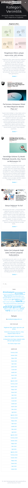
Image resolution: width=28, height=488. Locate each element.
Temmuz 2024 (14, 418)
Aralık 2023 (14, 426)
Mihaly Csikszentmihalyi (8, 303)
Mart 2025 (14, 395)
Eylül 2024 (14, 412)
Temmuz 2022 (14, 455)
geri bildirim (16, 299)
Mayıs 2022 (14, 460)
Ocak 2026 (14, 369)
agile (24, 294)
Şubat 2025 (14, 398)
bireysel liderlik (7, 297)
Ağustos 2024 (14, 415)
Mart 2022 (14, 466)
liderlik (19, 301)
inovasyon (8, 301)
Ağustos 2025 (14, 381)
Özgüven (17, 308)
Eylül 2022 (14, 449)
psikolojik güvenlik (12, 306)
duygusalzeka (6, 299)
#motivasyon (8, 292)
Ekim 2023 (14, 429)
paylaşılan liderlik (21, 303)
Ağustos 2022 (14, 452)
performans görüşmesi (9, 305)
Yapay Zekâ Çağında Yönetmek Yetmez (14, 336)
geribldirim (22, 299)
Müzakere (15, 303)
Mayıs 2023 (14, 443)
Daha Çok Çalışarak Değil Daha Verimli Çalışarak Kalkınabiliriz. (14, 252)
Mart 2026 (14, 364)
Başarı (23, 296)
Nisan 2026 (14, 361)
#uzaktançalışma (11, 294)
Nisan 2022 (14, 463)
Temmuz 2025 (14, 383)
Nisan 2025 (14, 392)
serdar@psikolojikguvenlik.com (14, 319)
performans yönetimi (18, 305)
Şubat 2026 (14, 366)
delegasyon (23, 297)
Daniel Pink (18, 297)
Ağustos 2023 (14, 435)
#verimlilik (19, 294)
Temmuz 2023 (14, 438)
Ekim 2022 (14, 446)
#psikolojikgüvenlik (20, 292)
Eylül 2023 (14, 432)
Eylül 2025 (14, 378)
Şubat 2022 (14, 469)
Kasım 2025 (14, 375)
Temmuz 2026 (14, 352)
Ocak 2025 (14, 401)
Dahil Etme (14, 297)
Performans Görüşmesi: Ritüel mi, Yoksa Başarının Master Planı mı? (14, 106)
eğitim (10, 299)
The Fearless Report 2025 (14, 343)
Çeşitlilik (14, 308)
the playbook (9, 308)
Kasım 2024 (14, 406)
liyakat (24, 301)
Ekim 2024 (14, 409)
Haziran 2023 (14, 440)
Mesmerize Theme (16, 483)
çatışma (12, 310)
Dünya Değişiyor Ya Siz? (14, 206)
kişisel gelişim (12, 301)
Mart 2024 (14, 423)
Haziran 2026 (14, 355)
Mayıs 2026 (14, 358)
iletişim (4, 301)
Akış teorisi (8, 296)
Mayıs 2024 (14, 420)
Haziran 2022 (14, 457)
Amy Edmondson (17, 296)
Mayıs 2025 (14, 389)
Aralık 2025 (14, 372)
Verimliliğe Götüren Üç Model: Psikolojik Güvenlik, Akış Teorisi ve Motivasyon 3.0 (14, 159)
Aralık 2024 (14, 403)
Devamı (14, 76)
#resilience (5, 294)
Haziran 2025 (14, 386)
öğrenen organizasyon (18, 310)
